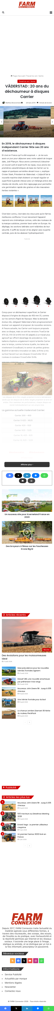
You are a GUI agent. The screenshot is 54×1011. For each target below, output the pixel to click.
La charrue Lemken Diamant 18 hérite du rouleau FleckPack (34, 712)
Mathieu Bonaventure (13, 103)
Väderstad (27, 457)
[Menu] (51, 12)
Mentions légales (13, 983)
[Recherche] (3, 12)
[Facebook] (9, 475)
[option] (27, 121)
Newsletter (10, 987)
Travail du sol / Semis (34, 76)
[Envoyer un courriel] (22, 103)
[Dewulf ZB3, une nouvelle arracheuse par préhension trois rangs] (9, 681)
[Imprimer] (31, 480)
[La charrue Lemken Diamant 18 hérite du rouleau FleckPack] (9, 714)
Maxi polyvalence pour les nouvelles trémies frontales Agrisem (33, 669)
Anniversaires (17, 452)
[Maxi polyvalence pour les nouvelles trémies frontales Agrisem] (9, 671)
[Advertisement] (27, 45)
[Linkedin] (27, 475)
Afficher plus (26, 464)
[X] (18, 475)
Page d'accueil (18, 76)
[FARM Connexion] (27, 5)
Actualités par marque (16, 978)
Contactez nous (13, 991)
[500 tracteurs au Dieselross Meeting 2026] (9, 817)
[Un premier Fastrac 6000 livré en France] (9, 837)
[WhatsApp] (44, 475)
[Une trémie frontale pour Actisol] (9, 703)
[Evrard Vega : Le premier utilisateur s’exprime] (9, 827)
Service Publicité (13, 974)
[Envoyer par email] (22, 480)
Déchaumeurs (37, 452)
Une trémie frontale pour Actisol (32, 699)
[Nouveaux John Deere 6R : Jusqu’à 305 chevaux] (9, 691)
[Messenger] (35, 475)
